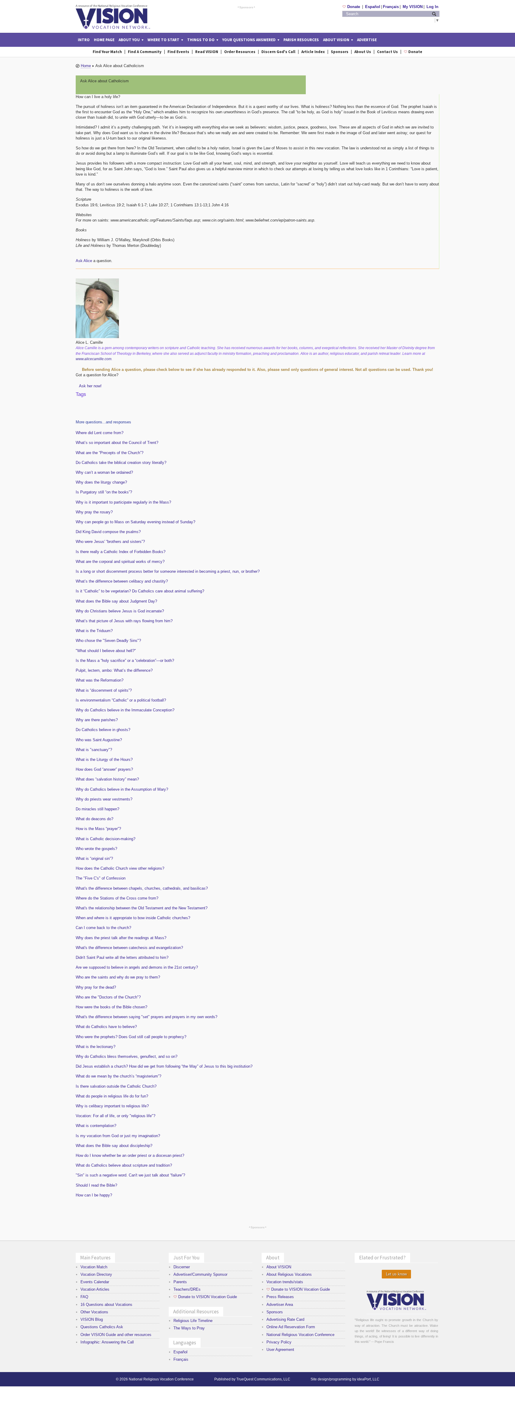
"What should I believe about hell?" (106, 650)
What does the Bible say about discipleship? (114, 1145)
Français (391, 6)
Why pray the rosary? (94, 512)
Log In (432, 6)
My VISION (413, 6)
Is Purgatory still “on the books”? (104, 492)
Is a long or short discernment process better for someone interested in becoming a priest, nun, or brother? (168, 571)
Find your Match (107, 51)
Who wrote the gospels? (96, 848)
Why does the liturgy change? (101, 482)
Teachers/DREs (187, 1289)
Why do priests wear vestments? (104, 799)
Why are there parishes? (97, 720)
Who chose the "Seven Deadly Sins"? (108, 640)
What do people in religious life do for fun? (112, 1096)
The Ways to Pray (189, 1328)
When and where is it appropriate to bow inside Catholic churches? (133, 918)
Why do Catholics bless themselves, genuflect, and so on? (126, 1056)
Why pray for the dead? (96, 987)
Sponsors (246, 7)
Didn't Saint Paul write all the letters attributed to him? (122, 957)
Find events (178, 51)
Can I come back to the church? (103, 927)
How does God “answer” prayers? (104, 769)
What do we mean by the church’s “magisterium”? (118, 1076)
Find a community (145, 51)
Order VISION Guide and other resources (115, 1334)
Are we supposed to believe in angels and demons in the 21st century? (137, 967)
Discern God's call (278, 51)
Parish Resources (301, 39)
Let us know (396, 1274)
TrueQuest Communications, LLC (263, 1379)
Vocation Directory (96, 1274)
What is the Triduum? (94, 630)
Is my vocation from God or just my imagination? (118, 1136)
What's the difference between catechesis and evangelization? (129, 947)
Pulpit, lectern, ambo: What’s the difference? (114, 670)
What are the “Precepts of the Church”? (109, 452)
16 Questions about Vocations (106, 1304)
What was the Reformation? (99, 680)
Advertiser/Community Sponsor (200, 1274)
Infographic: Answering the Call (107, 1342)
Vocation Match (93, 1267)
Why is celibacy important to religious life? (112, 1106)
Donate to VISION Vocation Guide (205, 1297)
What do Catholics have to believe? (106, 1026)
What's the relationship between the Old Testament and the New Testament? (141, 908)
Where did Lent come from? (99, 433)
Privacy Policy (278, 1342)
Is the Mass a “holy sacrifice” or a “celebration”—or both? (125, 660)
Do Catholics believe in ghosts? (103, 729)
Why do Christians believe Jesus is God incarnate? (120, 611)
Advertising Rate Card (285, 1319)
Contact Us (387, 51)
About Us (362, 51)
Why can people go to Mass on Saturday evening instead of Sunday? (135, 522)
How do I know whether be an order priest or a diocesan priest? (130, 1155)
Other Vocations (94, 1312)
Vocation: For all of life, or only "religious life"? (115, 1116)
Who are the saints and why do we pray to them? (118, 977)
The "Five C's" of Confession (100, 878)
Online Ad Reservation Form (290, 1327)
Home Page (104, 39)
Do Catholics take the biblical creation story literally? (121, 462)
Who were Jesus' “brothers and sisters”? (110, 541)
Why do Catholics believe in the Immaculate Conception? (125, 710)
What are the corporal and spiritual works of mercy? (120, 561)
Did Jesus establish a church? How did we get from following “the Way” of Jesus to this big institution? (164, 1066)
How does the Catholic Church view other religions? (120, 868)
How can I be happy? (94, 1195)
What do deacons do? (94, 819)
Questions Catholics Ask (101, 1327)
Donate (351, 6)
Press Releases (280, 1297)
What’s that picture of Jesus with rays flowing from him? (124, 621)
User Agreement (280, 1349)
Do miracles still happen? (97, 809)
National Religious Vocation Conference (300, 1334)
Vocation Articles (94, 1289)
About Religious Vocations (289, 1274)
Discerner (181, 1267)
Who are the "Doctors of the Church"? (108, 997)
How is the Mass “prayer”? (98, 828)
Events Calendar (94, 1282)
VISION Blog (91, 1319)
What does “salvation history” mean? (107, 779)
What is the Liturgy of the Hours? (104, 759)
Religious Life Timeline (192, 1320)
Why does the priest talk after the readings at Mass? (121, 938)
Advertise (367, 39)
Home (86, 66)
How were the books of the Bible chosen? (111, 1007)
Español (372, 6)
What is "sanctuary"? (94, 749)
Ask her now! (90, 386)
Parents (180, 1282)
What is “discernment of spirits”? (104, 690)
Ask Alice (84, 260)
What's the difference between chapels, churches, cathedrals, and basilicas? (142, 888)
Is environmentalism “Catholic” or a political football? (121, 700)
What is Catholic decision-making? (105, 839)
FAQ (84, 1297)
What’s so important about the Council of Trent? (117, 442)
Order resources (239, 51)
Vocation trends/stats (284, 1282)
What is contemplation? (96, 1125)
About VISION (278, 1267)
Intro (84, 39)
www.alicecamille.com (93, 359)
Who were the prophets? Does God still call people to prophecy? (131, 1037)
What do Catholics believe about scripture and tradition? (124, 1165)
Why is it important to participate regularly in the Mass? (123, 502)
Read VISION (206, 51)
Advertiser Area (279, 1304)
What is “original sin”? (94, 858)
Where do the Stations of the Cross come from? (117, 898)
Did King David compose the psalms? (108, 532)
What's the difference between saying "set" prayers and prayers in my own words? (146, 1017)
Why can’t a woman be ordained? (104, 472)
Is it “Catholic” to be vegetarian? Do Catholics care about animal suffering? (140, 591)
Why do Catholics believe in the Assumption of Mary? (122, 789)
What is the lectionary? (95, 1046)
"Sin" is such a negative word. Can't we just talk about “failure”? (130, 1175)
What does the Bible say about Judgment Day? (116, 601)
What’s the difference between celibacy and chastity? (122, 581)
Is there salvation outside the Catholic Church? (116, 1086)
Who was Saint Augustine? (99, 740)
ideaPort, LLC (368, 1379)
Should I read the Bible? (96, 1185)
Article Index (313, 51)
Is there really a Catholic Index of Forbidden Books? (120, 551)
